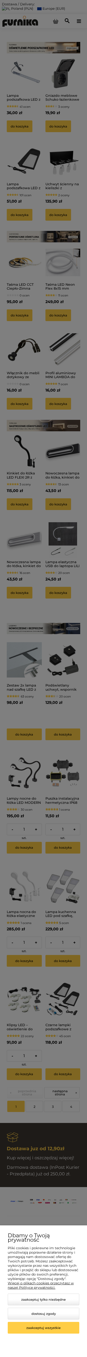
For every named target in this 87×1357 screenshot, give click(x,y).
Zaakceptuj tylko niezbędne (43, 1299)
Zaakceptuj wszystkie (43, 1328)
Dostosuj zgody (43, 1314)
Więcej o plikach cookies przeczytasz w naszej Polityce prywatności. (41, 1285)
